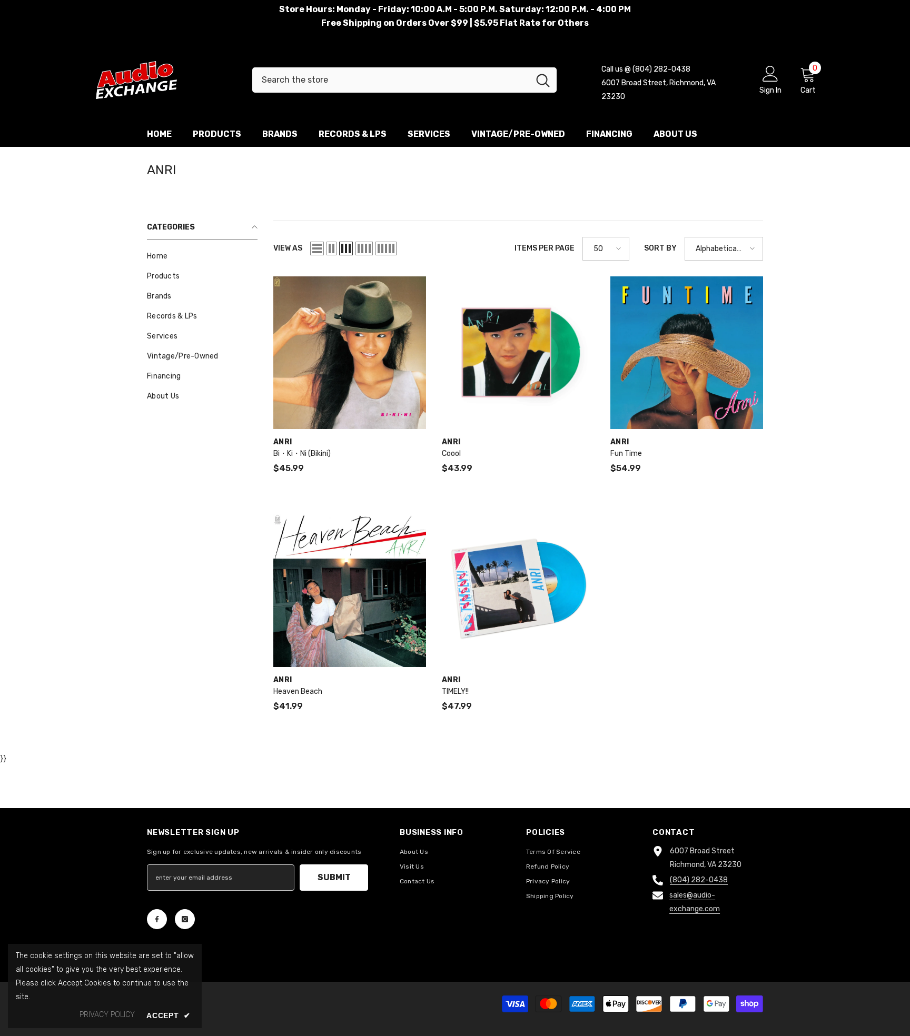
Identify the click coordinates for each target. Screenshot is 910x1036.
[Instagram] (185, 919)
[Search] (404, 80)
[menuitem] (202, 256)
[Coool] (518, 352)
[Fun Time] (686, 352)
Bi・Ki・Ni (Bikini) (302, 453)
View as (287, 248)
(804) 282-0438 (699, 879)
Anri (282, 441)
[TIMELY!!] (518, 590)
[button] (317, 248)
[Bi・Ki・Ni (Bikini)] (349, 352)
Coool (451, 453)
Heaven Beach (297, 691)
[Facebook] (157, 919)
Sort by (660, 248)
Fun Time (626, 453)
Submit (334, 877)
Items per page (545, 248)
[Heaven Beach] (349, 590)
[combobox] (390, 80)
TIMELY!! (455, 691)
